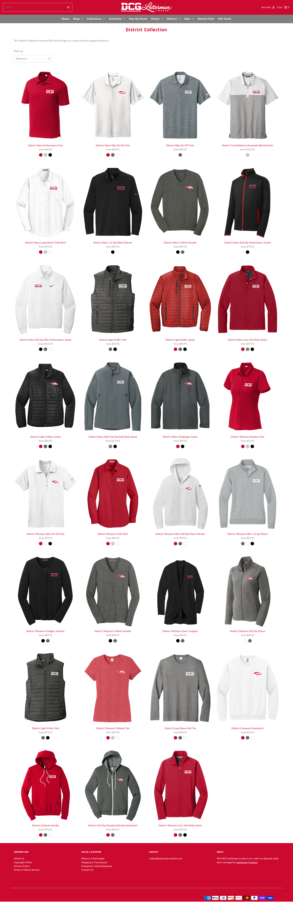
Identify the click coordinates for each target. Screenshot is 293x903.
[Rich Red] (40, 252)
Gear (187, 18)
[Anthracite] (45, 349)
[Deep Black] (115, 349)
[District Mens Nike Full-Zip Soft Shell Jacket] (112, 396)
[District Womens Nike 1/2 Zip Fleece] (247, 493)
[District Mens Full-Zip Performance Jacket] (247, 202)
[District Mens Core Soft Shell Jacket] (247, 299)
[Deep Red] (40, 155)
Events (155, 18)
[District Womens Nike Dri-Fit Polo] (45, 493)
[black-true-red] (247, 252)
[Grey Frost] (112, 737)
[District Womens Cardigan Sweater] (45, 590)
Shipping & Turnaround (94, 862)
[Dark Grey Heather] (180, 543)
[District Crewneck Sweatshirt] (247, 687)
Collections (94, 18)
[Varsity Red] (40, 543)
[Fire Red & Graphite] (175, 349)
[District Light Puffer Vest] (112, 299)
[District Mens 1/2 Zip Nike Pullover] (112, 202)
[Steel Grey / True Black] (182, 446)
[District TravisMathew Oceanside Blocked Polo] (247, 105)
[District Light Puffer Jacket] (180, 299)
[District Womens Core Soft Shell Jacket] (180, 785)
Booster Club (206, 18)
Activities (115, 18)
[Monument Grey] (45, 252)
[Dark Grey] (110, 446)
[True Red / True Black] (178, 446)
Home (65, 18)
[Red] (243, 737)
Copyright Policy (23, 862)
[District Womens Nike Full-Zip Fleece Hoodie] (180, 493)
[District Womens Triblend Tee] (112, 687)
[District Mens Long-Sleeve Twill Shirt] (45, 202)
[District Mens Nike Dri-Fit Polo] (112, 105)
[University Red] (108, 155)
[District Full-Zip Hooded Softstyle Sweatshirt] (112, 785)
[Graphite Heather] (180, 737)
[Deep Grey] (247, 349)
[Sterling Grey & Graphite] (110, 349)
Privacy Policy (22, 866)
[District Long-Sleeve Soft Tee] (180, 687)
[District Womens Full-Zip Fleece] (247, 590)
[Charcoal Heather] (182, 252)
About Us (19, 858)
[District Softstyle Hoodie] (45, 785)
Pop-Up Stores (138, 18)
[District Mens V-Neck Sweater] (180, 202)
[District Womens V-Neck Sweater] (112, 590)
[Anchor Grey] (182, 640)
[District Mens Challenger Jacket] (180, 396)
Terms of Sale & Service (27, 869)
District (172, 18)
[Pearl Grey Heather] (250, 640)
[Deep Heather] (45, 835)
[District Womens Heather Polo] (247, 396)
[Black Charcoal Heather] (245, 640)
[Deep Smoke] (180, 835)
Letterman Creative (247, 862)
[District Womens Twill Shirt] (112, 493)
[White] (117, 155)
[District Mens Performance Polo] (45, 105)
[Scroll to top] (286, 894)
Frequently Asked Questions (96, 866)
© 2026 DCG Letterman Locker (31, 898)
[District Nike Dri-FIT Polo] (180, 105)
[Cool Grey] (112, 155)
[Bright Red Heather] (175, 737)
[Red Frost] (108, 737)
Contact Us (87, 869)
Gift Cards (224, 18)
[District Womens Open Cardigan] (180, 590)
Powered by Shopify (61, 898)
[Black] (50, 155)
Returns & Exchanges (92, 858)
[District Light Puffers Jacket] (45, 396)
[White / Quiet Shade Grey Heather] (247, 155)
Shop (76, 18)
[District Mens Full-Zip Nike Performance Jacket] (45, 299)
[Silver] (45, 155)
